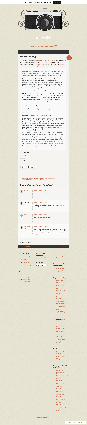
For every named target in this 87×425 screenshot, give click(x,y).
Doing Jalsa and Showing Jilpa (60, 379)
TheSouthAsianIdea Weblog (61, 408)
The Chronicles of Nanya (60, 308)
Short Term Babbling (40, 254)
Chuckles (58, 322)
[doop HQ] (43, 19)
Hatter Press (59, 287)
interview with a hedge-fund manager (45, 61)
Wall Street (63, 64)
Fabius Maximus (60, 385)
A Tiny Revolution (60, 268)
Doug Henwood (41, 64)
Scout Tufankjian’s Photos (60, 357)
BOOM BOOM (25, 178)
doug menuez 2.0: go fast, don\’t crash (61, 382)
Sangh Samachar (60, 301)
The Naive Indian (60, 311)
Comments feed (27, 279)
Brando (26, 190)
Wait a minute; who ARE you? (27, 257)
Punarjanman (59, 396)
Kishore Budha (59, 391)
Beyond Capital (60, 372)
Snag (25, 214)
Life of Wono (59, 289)
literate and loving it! (28, 179)
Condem (25, 261)
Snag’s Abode (59, 336)
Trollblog (58, 271)
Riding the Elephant (61, 300)
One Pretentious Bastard (60, 296)
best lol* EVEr (63, 246)
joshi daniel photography (59, 387)
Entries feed (26, 278)
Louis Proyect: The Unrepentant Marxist (61, 291)
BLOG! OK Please (60, 374)
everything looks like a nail (47, 178)
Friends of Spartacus (61, 256)
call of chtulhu (33, 178)
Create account (26, 274)
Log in (24, 276)
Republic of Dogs (60, 333)
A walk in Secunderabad (27, 265)
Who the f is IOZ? (60, 313)
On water (25, 259)
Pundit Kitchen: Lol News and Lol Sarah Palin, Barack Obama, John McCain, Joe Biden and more (61, 401)
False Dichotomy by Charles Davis (61, 283)
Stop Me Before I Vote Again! (61, 304)
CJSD (57, 323)
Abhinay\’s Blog (60, 370)
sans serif (58, 406)
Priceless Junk (59, 258)
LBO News (58, 393)
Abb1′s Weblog (59, 270)
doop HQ (43, 38)
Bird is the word (26, 262)
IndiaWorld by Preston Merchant (61, 352)
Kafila (57, 390)
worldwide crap (39, 179)
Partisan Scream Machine (60, 329)
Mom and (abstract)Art (26, 246)
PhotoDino (58, 355)
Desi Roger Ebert (60, 377)
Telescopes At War (60, 306)
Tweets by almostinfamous (42, 258)
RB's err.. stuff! (59, 331)
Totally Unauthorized (61, 411)
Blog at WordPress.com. (43, 417)
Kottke (24, 155)
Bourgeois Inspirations (62, 375)
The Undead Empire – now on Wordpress (61, 340)
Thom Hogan (59, 360)
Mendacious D (59, 293)
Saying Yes (58, 334)
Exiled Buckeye (60, 280)
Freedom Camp (60, 285)
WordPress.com (26, 281)
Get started (57, 2)
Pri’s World (59, 298)
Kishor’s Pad (59, 325)
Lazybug (58, 326)
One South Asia (60, 394)
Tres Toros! (59, 343)
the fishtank (59, 338)
